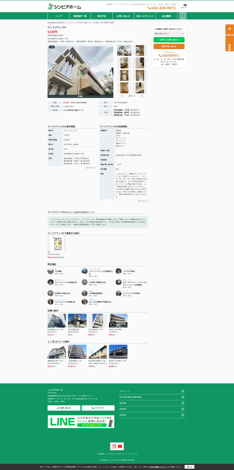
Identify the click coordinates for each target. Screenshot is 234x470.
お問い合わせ (123, 16)
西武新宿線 (118, 112)
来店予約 (101, 16)
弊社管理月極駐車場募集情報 (130, 397)
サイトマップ (132, 454)
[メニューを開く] (182, 15)
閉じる (189, 467)
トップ (58, 16)
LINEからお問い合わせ (169, 40)
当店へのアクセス (145, 16)
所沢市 (55, 39)
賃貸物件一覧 (80, 16)
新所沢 (126, 112)
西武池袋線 (118, 110)
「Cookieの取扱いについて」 (157, 467)
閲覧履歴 (122, 409)
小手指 (126, 110)
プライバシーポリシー (116, 454)
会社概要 (166, 16)
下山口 (126, 115)
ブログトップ (124, 391)
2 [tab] (132, 96)
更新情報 (122, 403)
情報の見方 (92, 168)
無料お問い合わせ (169, 46)
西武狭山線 (118, 115)
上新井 (60, 39)
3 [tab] (134, 96)
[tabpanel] (132, 69)
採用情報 (122, 415)
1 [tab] (129, 96)
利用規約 (101, 454)
